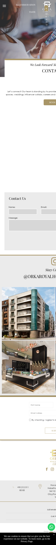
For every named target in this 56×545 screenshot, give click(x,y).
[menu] (4, 6)
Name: (12, 207)
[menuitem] (25, 4)
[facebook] (46, 469)
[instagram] (52, 469)
